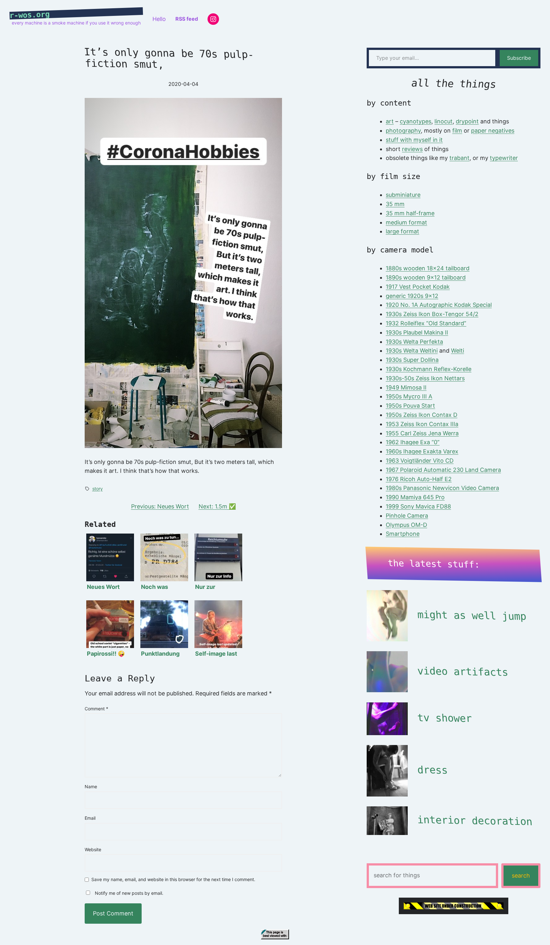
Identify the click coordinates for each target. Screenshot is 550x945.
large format (402, 231)
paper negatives (492, 130)
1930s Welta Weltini (412, 350)
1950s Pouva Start (410, 405)
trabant (459, 158)
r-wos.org (30, 15)
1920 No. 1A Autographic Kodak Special (439, 304)
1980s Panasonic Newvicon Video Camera (442, 488)
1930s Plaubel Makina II (417, 332)
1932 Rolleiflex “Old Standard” (426, 323)
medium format (406, 222)
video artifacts (462, 671)
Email (90, 818)
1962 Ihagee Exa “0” (413, 442)
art (390, 121)
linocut (443, 121)
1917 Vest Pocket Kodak (418, 286)
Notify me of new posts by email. (129, 893)
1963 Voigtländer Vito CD (420, 460)
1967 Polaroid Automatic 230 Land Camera (443, 469)
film (457, 130)
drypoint (467, 121)
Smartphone (403, 533)
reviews (412, 149)
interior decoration (474, 820)
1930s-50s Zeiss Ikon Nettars (425, 378)
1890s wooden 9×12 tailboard (426, 277)
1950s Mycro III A (409, 396)
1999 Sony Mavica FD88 (418, 506)
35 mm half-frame (410, 213)
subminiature (403, 194)
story (97, 488)
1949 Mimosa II (406, 387)
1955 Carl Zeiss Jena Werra (422, 433)
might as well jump (471, 615)
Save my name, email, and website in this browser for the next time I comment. (173, 879)
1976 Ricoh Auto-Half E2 (419, 479)
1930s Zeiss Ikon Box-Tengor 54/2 (432, 314)
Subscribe (519, 58)
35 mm (395, 204)
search (521, 875)
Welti (457, 350)
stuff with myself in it (414, 139)
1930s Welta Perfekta (414, 341)
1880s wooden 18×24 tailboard (427, 268)
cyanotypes (415, 121)
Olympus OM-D (406, 524)
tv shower (444, 718)
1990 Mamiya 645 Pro (415, 497)
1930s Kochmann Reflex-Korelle (428, 369)
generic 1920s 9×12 (412, 296)
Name (91, 786)
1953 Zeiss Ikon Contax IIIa (422, 424)
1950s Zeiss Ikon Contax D (421, 414)
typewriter (504, 158)
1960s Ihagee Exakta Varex (422, 451)
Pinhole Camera (407, 515)
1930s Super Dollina (412, 359)
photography (403, 130)
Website (93, 849)
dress (432, 770)
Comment (96, 708)
